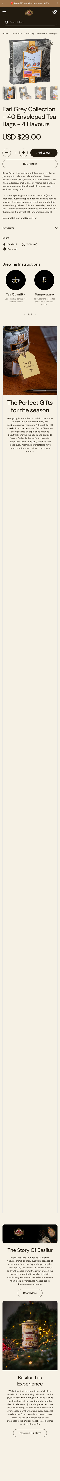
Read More (30, 1293)
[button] (54, 12)
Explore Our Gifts (30, 1433)
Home (5, 33)
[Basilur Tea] (29, 12)
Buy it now (30, 164)
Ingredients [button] (8, 227)
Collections (17, 33)
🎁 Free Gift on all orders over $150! (30, 3)
